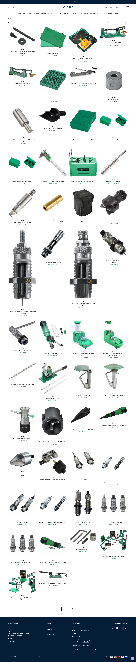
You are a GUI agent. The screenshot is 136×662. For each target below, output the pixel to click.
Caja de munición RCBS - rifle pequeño (22, 181)
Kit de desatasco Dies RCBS (83, 549)
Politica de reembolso (52, 632)
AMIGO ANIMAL (84, 13)
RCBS (22, 49)
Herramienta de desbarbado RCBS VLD (83, 429)
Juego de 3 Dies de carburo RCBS (113, 522)
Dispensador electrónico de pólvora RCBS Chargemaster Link (83, 354)
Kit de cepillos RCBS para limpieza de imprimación (53, 562)
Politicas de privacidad (53, 627)
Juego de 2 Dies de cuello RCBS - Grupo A (83, 477)
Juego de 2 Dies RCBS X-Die (83, 522)
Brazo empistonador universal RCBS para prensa (83, 83)
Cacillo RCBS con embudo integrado (53, 128)
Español (117, 7)
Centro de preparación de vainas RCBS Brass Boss (83, 181)
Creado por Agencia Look (44, 656)
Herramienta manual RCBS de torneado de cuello (52, 479)
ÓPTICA (50, 13)
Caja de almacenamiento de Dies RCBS (83, 139)
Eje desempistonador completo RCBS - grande (22, 384)
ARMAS (29, 13)
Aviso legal (49, 629)
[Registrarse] (95, 649)
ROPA (56, 13)
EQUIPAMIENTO (64, 13)
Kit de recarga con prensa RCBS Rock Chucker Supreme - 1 (22, 598)
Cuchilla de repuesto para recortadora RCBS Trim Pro (113, 221)
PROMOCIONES (21, 13)
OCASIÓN (103, 13)
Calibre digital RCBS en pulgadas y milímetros (52, 181)
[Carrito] (127, 7)
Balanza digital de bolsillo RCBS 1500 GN (83, 59)
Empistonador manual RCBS (83, 395)
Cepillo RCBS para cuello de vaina (113, 181)
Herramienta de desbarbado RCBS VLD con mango (113, 425)
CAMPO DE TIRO (94, 13)
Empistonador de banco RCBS (52, 398)
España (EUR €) (108, 7)
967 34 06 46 (11, 641)
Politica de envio (51, 634)
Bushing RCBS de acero (114, 99)
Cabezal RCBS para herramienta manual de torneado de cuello (22, 140)
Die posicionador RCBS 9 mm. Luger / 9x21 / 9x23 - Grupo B (83, 304)
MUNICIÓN (36, 13)
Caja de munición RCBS (113, 139)
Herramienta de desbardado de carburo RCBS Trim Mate (22, 474)
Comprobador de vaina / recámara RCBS (53, 221)
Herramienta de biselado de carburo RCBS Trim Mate (52, 442)
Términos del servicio (52, 637)
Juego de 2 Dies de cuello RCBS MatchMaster (113, 482)
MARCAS (110, 13)
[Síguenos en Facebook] (112, 628)
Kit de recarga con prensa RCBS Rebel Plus (114, 556)
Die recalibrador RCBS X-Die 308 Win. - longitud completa (113, 261)
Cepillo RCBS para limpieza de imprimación (22, 222)
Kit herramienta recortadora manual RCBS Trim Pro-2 (53, 583)
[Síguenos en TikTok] (125, 628)
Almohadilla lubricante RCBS (52, 53)
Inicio (9, 18)
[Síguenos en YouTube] (121, 628)
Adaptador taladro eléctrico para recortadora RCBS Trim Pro (22, 52)
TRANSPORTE (74, 13)
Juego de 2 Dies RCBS (22, 522)
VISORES (43, 13)
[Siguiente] (72, 609)
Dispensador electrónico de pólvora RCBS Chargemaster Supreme (113, 354)
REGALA (117, 13)
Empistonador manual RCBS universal (113, 395)
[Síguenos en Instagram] (117, 628)
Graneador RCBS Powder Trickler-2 (22, 438)
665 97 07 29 (11, 648)
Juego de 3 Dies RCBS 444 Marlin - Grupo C (22, 562)
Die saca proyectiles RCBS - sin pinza (22, 350)
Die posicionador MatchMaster (53, 262)
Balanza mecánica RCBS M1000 (114, 43)
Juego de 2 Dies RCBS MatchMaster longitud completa (53, 522)
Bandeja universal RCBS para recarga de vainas (53, 99)
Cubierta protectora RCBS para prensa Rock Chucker (83, 221)
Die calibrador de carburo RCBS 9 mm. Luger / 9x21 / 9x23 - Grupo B (22, 312)
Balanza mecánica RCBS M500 (22, 83)
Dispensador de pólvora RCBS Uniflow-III (52, 353)
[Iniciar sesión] (123, 7)
